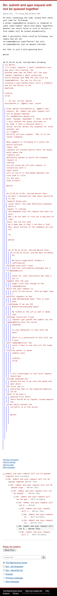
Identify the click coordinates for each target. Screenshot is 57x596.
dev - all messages (14, 566)
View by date (8, 465)
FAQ (47, 591)
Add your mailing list (33, 591)
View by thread (9, 462)
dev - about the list (14, 570)
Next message (9, 467)
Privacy (16, 593)
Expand (9, 574)
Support (6, 593)
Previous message (10, 460)
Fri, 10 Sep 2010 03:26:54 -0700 (28, 14)
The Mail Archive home (16, 563)
